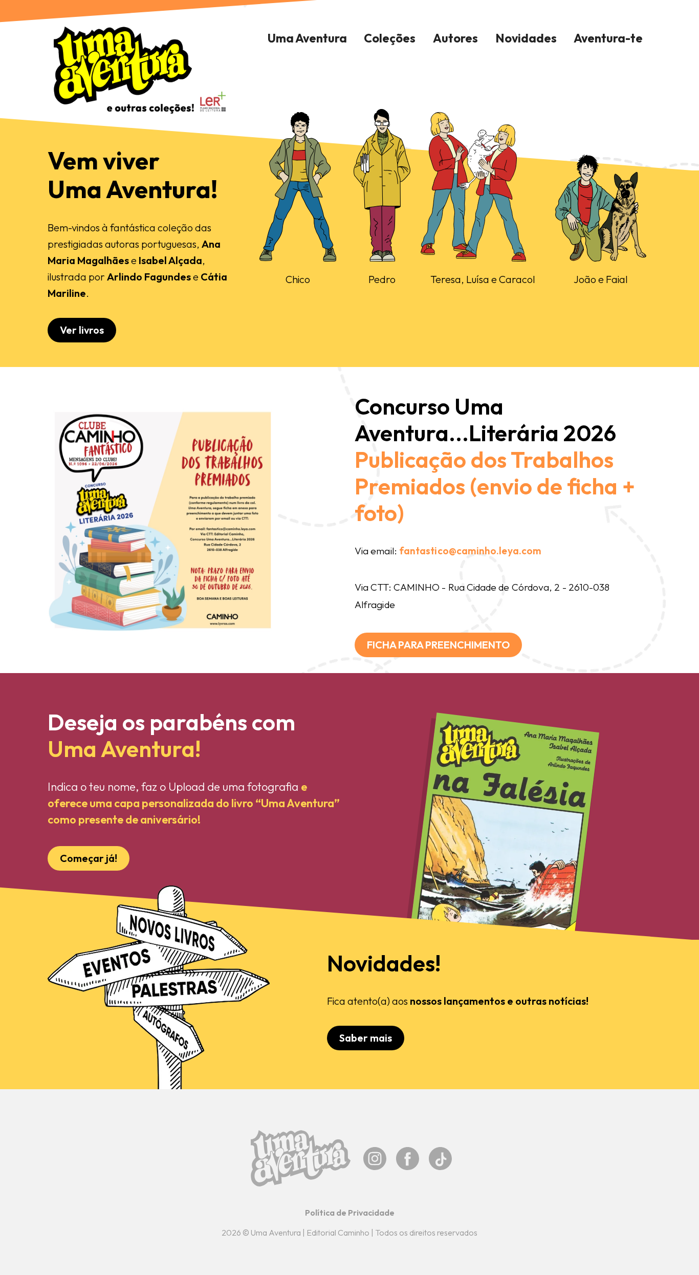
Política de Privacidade (350, 1212)
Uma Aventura (307, 38)
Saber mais (365, 1037)
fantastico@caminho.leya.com (470, 551)
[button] (390, 38)
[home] (123, 70)
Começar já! (88, 858)
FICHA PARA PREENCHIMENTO (438, 644)
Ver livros (82, 329)
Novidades (526, 38)
